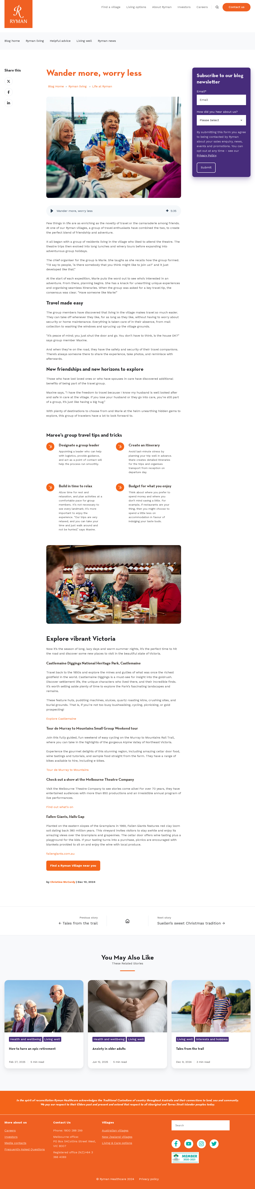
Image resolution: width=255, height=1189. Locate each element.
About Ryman (162, 7)
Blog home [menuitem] (12, 41)
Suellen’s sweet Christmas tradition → (191, 923)
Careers (202, 7)
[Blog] (127, 921)
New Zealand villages (117, 1137)
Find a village (110, 7)
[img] (167, 211)
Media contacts (15, 1143)
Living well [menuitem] (84, 41)
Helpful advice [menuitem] (60, 41)
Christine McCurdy (62, 881)
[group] (113, 211)
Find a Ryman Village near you (73, 865)
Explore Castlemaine (61, 718)
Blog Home (56, 86)
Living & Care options (117, 1143)
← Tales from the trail (78, 923)
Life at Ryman (102, 86)
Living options (136, 7)
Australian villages (115, 1130)
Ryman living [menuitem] (35, 41)
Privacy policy (149, 1179)
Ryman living (78, 86)
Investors (184, 7)
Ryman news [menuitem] (107, 41)
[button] (217, 7)
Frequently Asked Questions (24, 1149)
